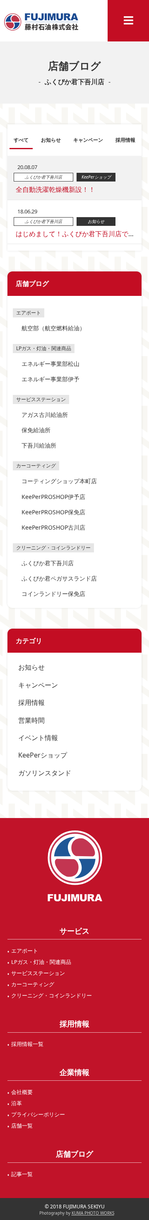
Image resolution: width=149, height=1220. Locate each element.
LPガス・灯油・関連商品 (41, 962)
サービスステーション (38, 973)
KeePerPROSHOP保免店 (53, 512)
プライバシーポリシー (38, 1114)
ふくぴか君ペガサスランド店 (59, 578)
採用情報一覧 (27, 1044)
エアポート (24, 950)
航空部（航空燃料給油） (53, 328)
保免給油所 (36, 430)
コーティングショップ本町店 (59, 481)
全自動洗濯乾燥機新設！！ (55, 189)
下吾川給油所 (39, 445)
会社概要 (22, 1092)
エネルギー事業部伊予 (50, 379)
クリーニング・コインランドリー (51, 995)
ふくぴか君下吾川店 (48, 563)
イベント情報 (38, 737)
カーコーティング (32, 984)
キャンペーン (38, 685)
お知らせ (31, 667)
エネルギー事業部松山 (50, 364)
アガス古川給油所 (45, 415)
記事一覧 (22, 1174)
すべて (21, 139)
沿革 (16, 1103)
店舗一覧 (22, 1125)
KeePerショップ (42, 755)
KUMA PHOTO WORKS (93, 1213)
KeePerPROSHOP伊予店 (53, 497)
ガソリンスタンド (44, 772)
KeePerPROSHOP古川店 (53, 527)
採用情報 (31, 702)
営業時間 (31, 720)
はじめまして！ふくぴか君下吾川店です (75, 233)
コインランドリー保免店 (53, 594)
